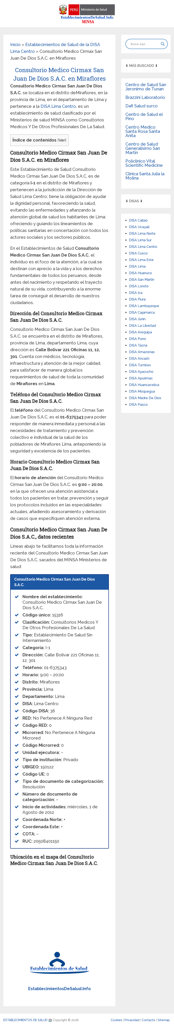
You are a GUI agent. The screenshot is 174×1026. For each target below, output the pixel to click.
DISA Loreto (139, 286)
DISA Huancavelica (144, 385)
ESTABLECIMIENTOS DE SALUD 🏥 (27, 1020)
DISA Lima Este (141, 260)
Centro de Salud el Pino (144, 116)
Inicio (15, 44)
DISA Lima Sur (140, 240)
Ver (62, 140)
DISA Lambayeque (144, 306)
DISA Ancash (139, 359)
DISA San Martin (141, 280)
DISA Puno (137, 339)
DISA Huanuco (140, 273)
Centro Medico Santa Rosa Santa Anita (142, 131)
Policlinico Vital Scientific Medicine (144, 163)
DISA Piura (137, 299)
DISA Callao (138, 220)
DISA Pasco (138, 405)
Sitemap (164, 1020)
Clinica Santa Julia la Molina (144, 176)
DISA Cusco (138, 253)
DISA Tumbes (140, 365)
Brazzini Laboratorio (145, 97)
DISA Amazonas (142, 352)
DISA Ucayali (139, 227)
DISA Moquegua (142, 391)
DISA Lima (137, 266)
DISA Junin (137, 319)
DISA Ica (135, 293)
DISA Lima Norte (142, 234)
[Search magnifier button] (163, 44)
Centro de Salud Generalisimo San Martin (142, 148)
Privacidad (132, 1020)
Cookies (117, 1020)
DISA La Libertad (142, 326)
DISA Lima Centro (58, 106)
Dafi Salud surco (141, 105)
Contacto (149, 1020)
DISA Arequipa (140, 332)
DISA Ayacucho (141, 372)
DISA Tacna (138, 345)
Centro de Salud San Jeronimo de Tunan (145, 86)
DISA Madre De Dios (145, 398)
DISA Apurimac (141, 378)
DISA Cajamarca (142, 312)
